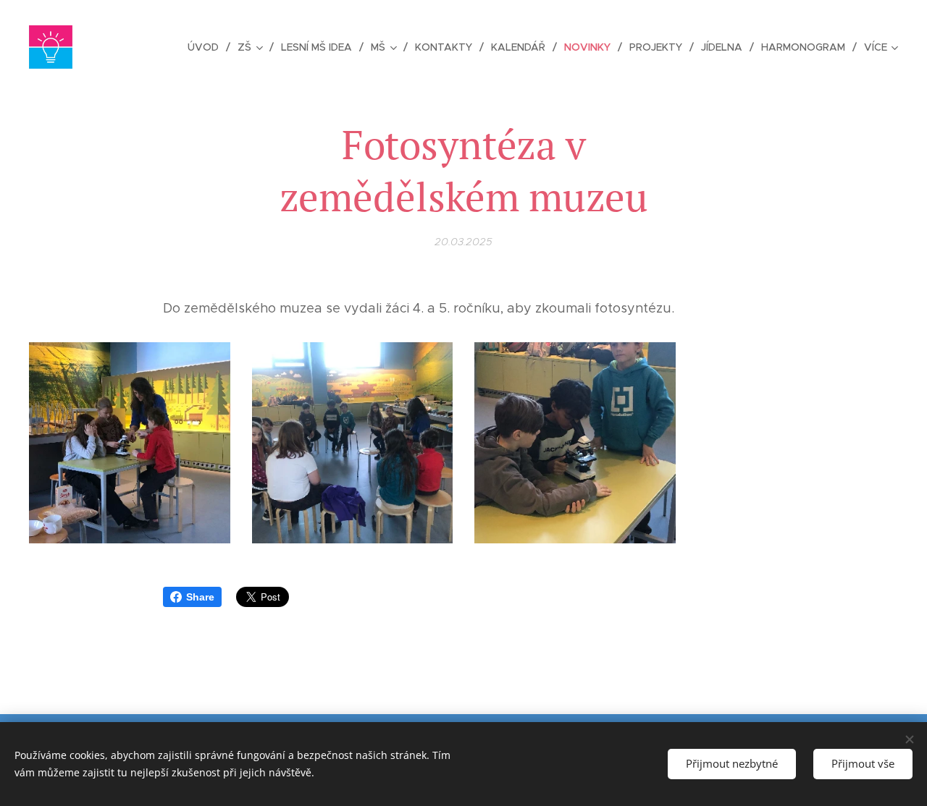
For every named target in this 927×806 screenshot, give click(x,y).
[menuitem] (207, 47)
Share (200, 597)
